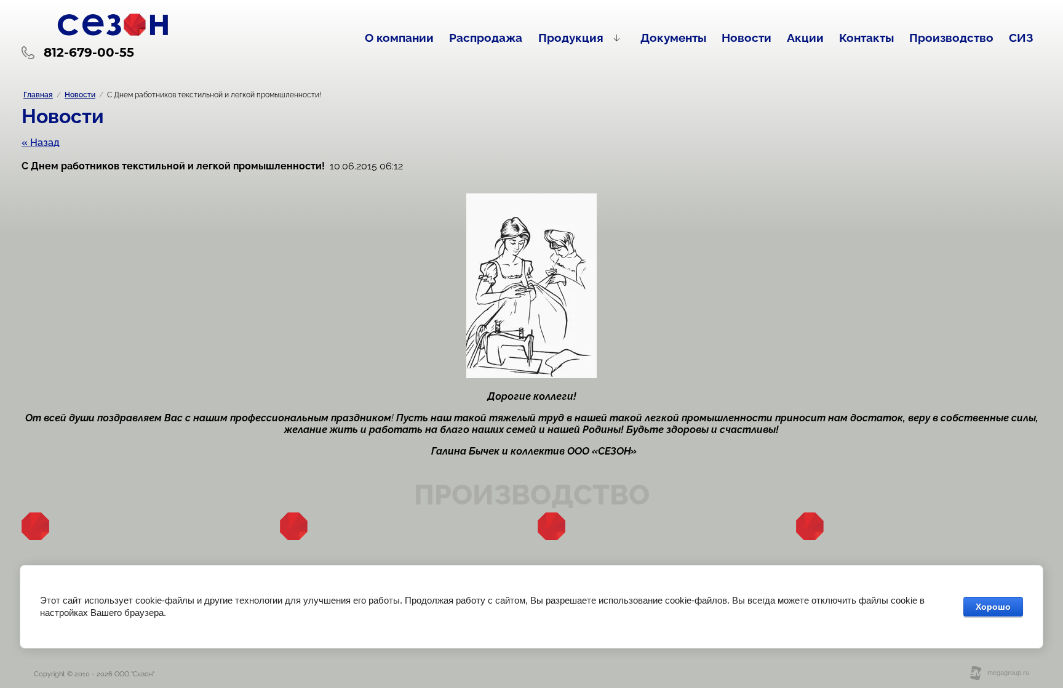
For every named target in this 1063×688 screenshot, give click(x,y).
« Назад (41, 142)
